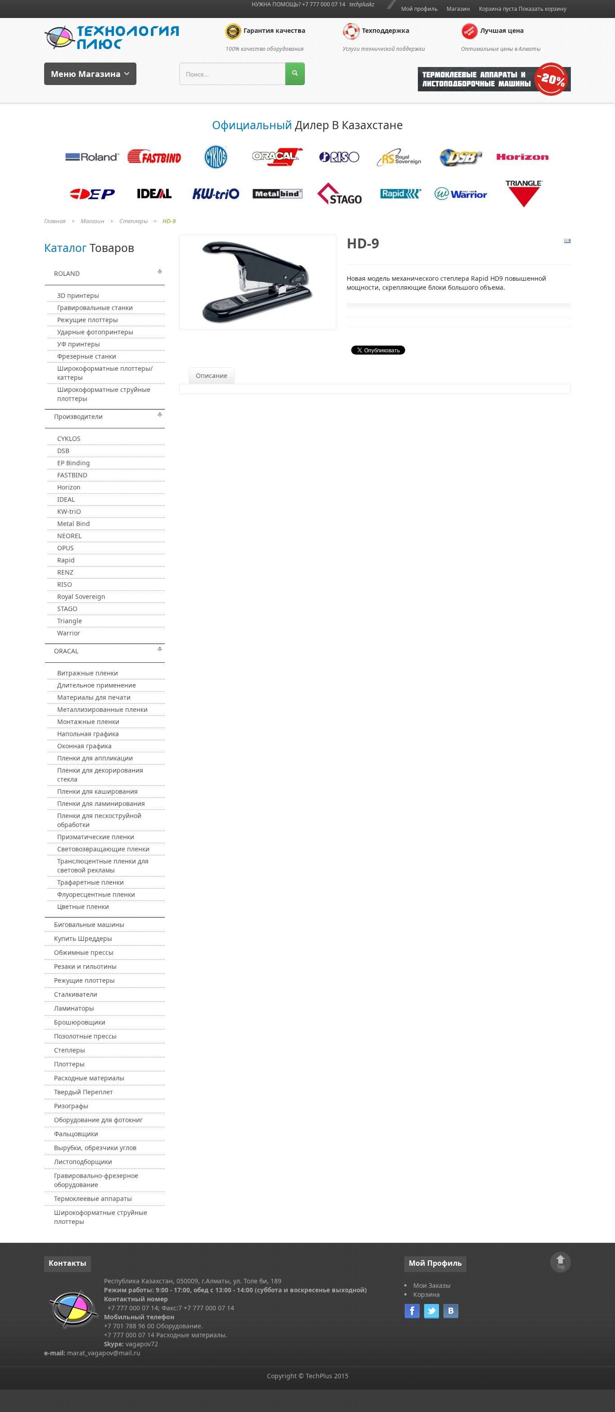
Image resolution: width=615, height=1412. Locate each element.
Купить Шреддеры (83, 938)
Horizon (69, 487)
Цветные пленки (83, 906)
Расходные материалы (89, 1078)
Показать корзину (542, 9)
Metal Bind (73, 523)
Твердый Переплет (83, 1092)
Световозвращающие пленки (103, 849)
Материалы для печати (94, 697)
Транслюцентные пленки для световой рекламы (103, 865)
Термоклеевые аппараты (93, 1198)
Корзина (426, 1294)
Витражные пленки (87, 673)
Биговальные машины (89, 924)
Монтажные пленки (88, 721)
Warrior (68, 633)
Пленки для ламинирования (101, 803)
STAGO (67, 608)
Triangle (69, 620)
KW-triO (69, 511)
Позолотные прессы (85, 1036)
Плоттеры (69, 1064)
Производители (78, 416)
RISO (64, 584)
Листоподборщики (83, 1161)
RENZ (65, 572)
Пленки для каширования (97, 791)
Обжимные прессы (83, 952)
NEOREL (69, 535)
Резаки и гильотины (85, 966)
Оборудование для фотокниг (98, 1119)
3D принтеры (78, 295)
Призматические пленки (95, 836)
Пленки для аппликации (95, 758)
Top (561, 1267)
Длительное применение (96, 685)
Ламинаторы (74, 1008)
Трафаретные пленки (90, 882)
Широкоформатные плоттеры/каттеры (105, 373)
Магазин (458, 9)
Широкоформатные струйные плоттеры (103, 394)
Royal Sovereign (81, 596)
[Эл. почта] (567, 240)
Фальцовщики (76, 1133)
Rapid (66, 560)
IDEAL (66, 499)
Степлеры (133, 221)
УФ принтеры (78, 344)
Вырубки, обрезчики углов (95, 1147)
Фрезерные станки (86, 356)
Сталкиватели (75, 994)
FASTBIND (72, 475)
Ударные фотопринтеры (95, 332)
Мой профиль (419, 9)
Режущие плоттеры (87, 319)
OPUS (65, 548)
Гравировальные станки (95, 307)
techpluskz (361, 4)
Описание (211, 375)
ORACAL (66, 651)
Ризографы (71, 1106)
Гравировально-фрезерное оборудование (96, 1180)
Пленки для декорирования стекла (100, 774)
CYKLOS (69, 438)
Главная (55, 221)
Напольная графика (88, 733)
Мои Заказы (432, 1285)
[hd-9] (257, 281)
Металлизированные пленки (102, 709)
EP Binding (73, 463)
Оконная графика (84, 746)
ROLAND (67, 273)
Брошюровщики (79, 1022)
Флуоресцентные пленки (96, 894)
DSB (63, 450)
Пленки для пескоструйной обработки (99, 820)
